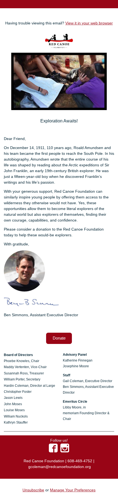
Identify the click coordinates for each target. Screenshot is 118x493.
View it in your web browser (89, 23)
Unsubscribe (33, 490)
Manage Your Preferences (72, 490)
